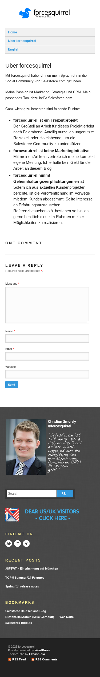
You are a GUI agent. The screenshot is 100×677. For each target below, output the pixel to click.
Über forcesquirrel (22, 41)
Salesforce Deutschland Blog (25, 611)
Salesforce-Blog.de (18, 622)
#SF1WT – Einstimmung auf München (31, 568)
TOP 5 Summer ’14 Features (24, 577)
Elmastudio (37, 654)
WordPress (42, 650)
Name (10, 331)
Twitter (8, 543)
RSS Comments (46, 659)
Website (10, 366)
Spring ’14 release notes (22, 586)
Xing (26, 543)
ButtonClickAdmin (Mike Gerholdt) (29, 616)
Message (12, 283)
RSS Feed (19, 659)
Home (12, 32)
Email (9, 348)
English (13, 49)
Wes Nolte (66, 616)
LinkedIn (17, 543)
